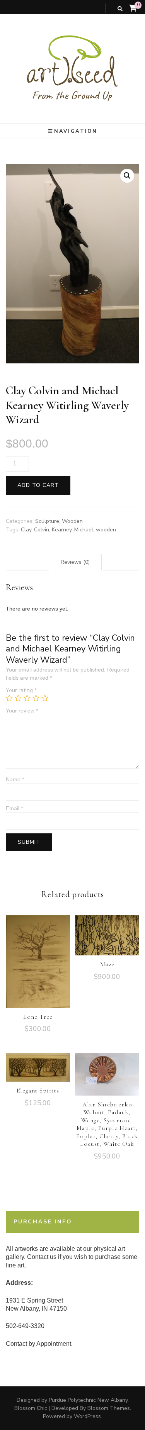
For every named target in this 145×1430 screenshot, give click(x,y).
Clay (26, 529)
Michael (83, 529)
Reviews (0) (75, 562)
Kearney (62, 529)
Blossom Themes (108, 1408)
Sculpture (47, 521)
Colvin (41, 529)
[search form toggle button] (120, 9)
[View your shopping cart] (133, 8)
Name (15, 779)
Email (14, 808)
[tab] (75, 562)
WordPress (87, 1416)
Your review (22, 710)
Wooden (72, 521)
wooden (106, 529)
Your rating (21, 690)
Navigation (75, 131)
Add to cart (38, 485)
